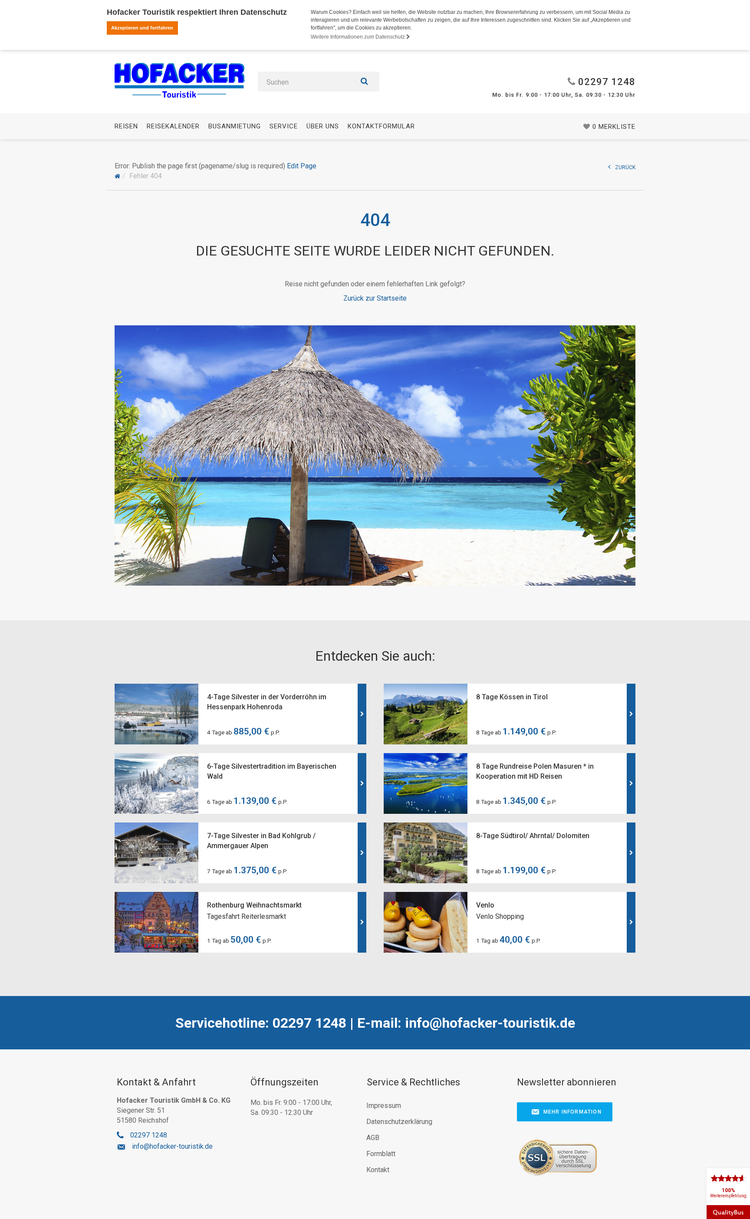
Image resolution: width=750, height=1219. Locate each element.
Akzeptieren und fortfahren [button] (142, 27)
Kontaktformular (381, 126)
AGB (372, 1138)
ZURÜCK (625, 167)
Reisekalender (173, 126)
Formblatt (380, 1154)
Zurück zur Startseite (375, 298)
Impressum (383, 1105)
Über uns (322, 126)
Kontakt (377, 1170)
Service (284, 126)
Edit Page (301, 166)
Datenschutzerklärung (399, 1121)
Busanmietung (234, 126)
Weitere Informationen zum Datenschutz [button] (358, 37)
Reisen (126, 126)
